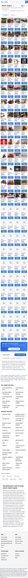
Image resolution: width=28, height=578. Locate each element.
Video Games (6, 11)
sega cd (4, 445)
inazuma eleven (6, 427)
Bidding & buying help (6, 543)
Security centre (4, 555)
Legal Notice (4, 539)
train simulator (20, 433)
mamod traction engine (20, 446)
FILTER (5, 15)
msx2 (17, 443)
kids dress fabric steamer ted (6, 393)
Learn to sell (18, 539)
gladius (18, 436)
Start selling (18, 537)
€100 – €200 (5, 479)
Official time (4, 559)
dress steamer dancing (19, 393)
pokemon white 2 (20, 378)
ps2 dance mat (20, 430)
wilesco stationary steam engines (7, 468)
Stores (2, 545)
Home (3, 10)
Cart (2, 547)
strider (15, 379)
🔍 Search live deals (20, 354)
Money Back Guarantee (6, 541)
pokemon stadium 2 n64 (7, 458)
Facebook (17, 555)
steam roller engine (19, 464)
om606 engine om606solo (6, 406)
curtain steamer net (20, 406)
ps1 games (5, 440)
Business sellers (19, 541)
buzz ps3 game (6, 433)
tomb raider (10, 376)
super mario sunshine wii (5, 436)
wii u (17, 453)
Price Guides (4, 537)
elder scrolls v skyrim (6, 464)
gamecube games (5, 381)
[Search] (26, 2)
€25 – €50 (9, 476)
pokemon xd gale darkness (7, 453)
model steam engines (19, 424)
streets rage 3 (6, 450)
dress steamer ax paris (7, 388)
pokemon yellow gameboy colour (20, 415)
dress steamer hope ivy (6, 402)
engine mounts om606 (20, 402)
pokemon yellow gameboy (7, 379)
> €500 (19, 479)
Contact (17, 553)
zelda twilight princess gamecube (19, 458)
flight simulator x (23, 379)
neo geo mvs (5, 418)
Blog (16, 557)
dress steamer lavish (19, 397)
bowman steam (6, 414)
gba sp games (19, 440)
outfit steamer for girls (7, 397)
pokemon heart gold (6, 424)
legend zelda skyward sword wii (12, 375)
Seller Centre (18, 543)
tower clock (19, 427)
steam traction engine (9, 378)
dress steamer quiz (19, 388)
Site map (3, 557)
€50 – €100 (16, 476)
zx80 (3, 443)
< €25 (3, 476)
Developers (4, 553)
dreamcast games (20, 450)
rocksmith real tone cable (20, 419)
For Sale (4, 2)
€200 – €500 (13, 479)
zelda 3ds (4, 430)
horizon (18, 468)
